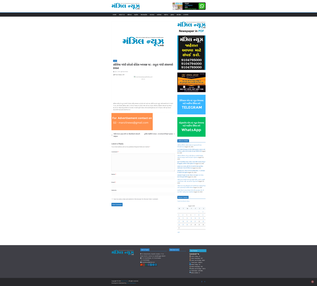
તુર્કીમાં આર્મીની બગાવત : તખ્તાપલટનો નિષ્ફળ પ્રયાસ (158, 134)
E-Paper (186, 14)
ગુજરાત (172, 14)
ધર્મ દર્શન (179, 14)
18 (183, 221)
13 (191, 218)
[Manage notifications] (312, 281)
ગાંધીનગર (129, 14)
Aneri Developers (131, 283)
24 (179, 224)
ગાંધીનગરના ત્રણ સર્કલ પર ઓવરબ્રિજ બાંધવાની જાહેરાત (126, 135)
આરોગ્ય (166, 14)
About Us (122, 14)
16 (203, 218)
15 (199, 218)
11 (183, 218)
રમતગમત (152, 14)
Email (113, 182)
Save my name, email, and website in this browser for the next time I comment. (136, 199)
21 (195, 221)
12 (187, 218)
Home (114, 14)
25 (183, 224)
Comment (114, 152)
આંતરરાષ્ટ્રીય (144, 14)
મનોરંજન (159, 14)
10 (179, 218)
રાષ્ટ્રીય (136, 14)
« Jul (178, 232)
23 (203, 221)
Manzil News (125, 71)
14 (195, 218)
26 (187, 224)
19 (187, 221)
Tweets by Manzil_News (183, 201)
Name (113, 174)
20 (191, 221)
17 (179, 221)
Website (113, 190)
